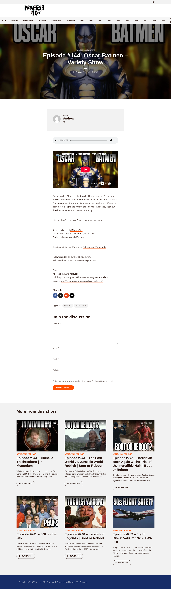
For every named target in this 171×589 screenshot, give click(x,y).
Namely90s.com (76, 237)
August (14, 20)
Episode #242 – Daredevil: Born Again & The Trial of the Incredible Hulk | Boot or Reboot (132, 464)
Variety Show (81, 306)
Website (56, 370)
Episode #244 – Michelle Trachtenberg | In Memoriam (35, 462)
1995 (127, 20)
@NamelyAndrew (87, 260)
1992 (100, 20)
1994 (118, 20)
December (70, 20)
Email (56, 359)
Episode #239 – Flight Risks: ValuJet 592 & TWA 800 (132, 538)
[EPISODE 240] (85, 512)
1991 (91, 20)
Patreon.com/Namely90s (94, 247)
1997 (145, 20)
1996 (136, 20)
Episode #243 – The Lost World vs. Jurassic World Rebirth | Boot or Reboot (84, 462)
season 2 (67, 306)
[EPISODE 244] (37, 435)
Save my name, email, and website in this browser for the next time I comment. (84, 381)
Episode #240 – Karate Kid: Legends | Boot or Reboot (85, 536)
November (56, 20)
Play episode (27, 484)
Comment (57, 323)
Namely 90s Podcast (85, 50)
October (42, 20)
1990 (82, 20)
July (4, 20)
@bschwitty (85, 257)
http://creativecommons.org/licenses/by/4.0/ (82, 281)
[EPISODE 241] (37, 512)
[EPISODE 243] (85, 435)
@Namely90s (76, 230)
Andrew (79, 72)
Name (56, 348)
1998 (154, 20)
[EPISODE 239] (133, 512)
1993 (109, 20)
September (28, 20)
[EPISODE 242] (133, 435)
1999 (163, 20)
